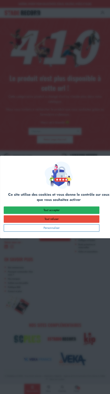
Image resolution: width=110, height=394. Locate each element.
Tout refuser (52, 219)
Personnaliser (52, 228)
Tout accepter (52, 210)
